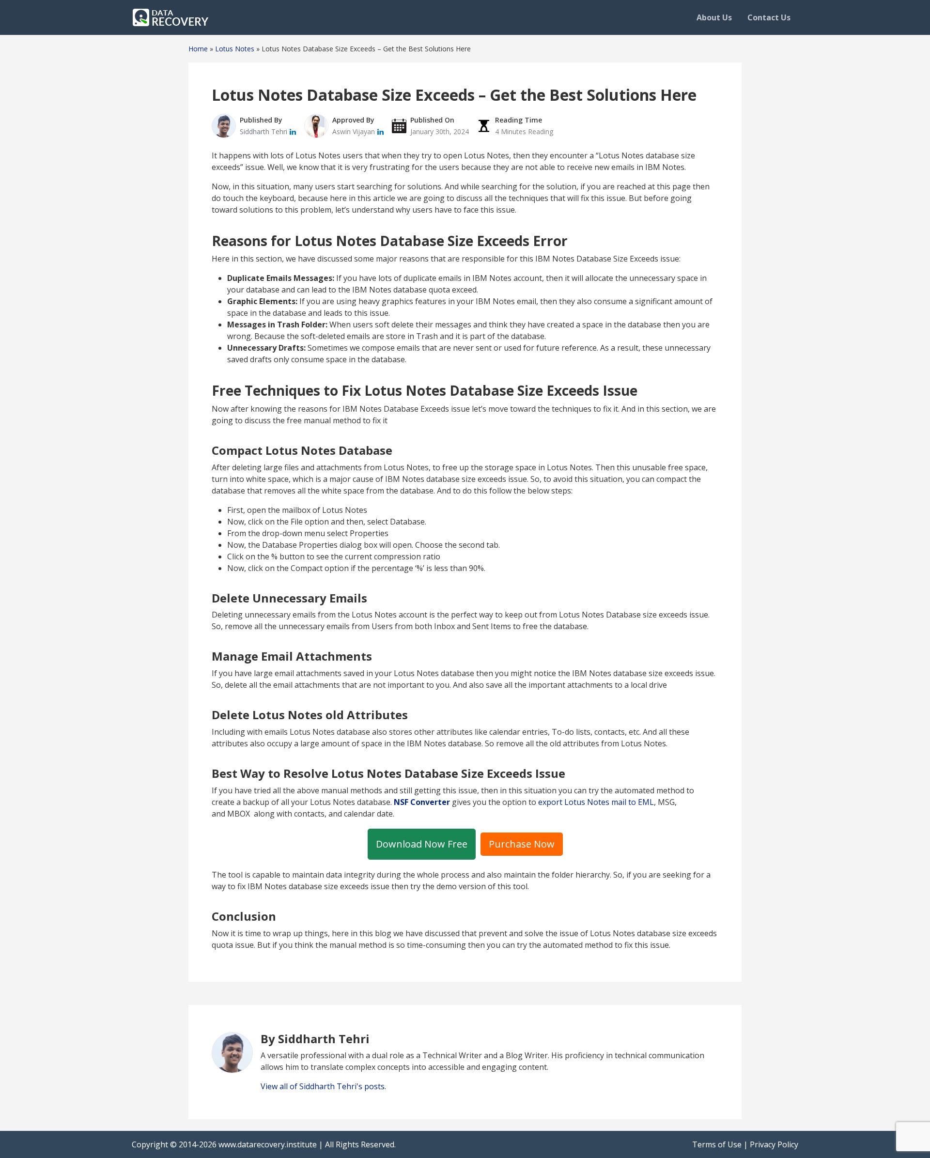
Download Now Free (421, 843)
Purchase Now (522, 843)
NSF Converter (422, 802)
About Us (714, 17)
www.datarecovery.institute (267, 1144)
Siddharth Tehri (264, 131)
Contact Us (768, 17)
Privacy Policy (774, 1144)
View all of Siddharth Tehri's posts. (323, 1086)
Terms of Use (717, 1144)
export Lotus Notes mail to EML (596, 802)
